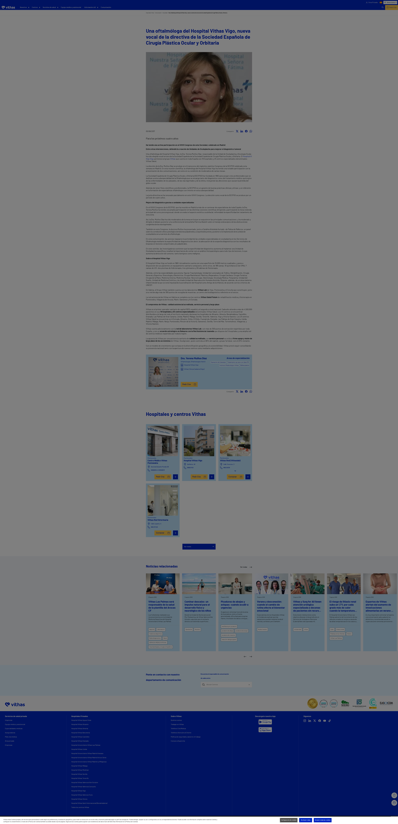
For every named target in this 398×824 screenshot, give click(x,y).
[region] (199, 820)
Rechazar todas (305, 820)
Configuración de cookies (288, 820)
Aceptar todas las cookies (322, 820)
